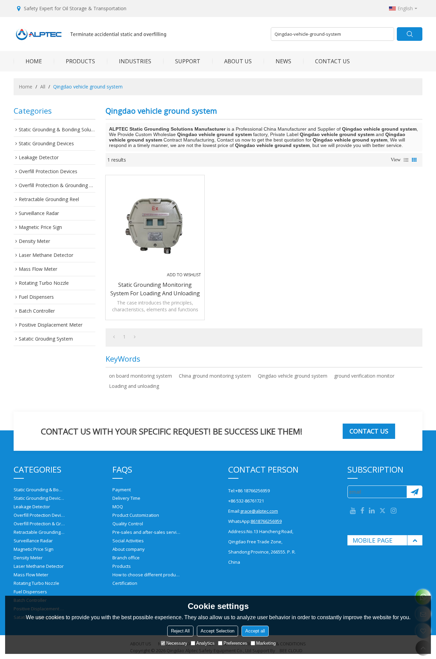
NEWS (283, 61)
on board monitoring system (140, 376)
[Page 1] (114, 337)
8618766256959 (266, 521)
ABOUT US (238, 61)
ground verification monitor (364, 376)
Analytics (205, 643)
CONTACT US (332, 61)
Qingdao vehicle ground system (292, 376)
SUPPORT (187, 61)
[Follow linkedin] (372, 511)
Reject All (180, 630)
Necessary (176, 643)
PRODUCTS (80, 61)
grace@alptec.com (259, 511)
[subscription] (414, 492)
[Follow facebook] (362, 511)
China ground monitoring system (215, 376)
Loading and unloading (134, 386)
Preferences (235, 643)
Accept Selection (217, 630)
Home (25, 86)
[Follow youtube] (353, 511)
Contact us (368, 431)
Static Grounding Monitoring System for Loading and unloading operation (155, 289)
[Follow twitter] (382, 511)
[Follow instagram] (393, 511)
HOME (34, 61)
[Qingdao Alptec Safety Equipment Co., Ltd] (140, 34)
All (42, 86)
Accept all (255, 630)
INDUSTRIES (135, 61)
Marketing (266, 643)
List (406, 159)
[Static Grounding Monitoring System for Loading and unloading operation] (155, 224)
